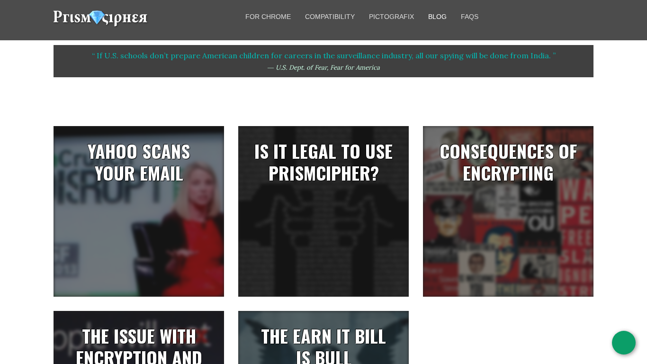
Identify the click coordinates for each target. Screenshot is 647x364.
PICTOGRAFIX (391, 16)
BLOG (437, 16)
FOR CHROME (268, 16)
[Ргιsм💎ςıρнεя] (101, 23)
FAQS (469, 16)
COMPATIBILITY (330, 16)
